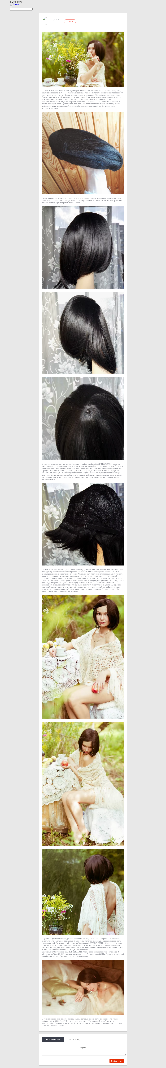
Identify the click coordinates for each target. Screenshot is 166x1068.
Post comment (116, 1061)
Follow (70, 21)
